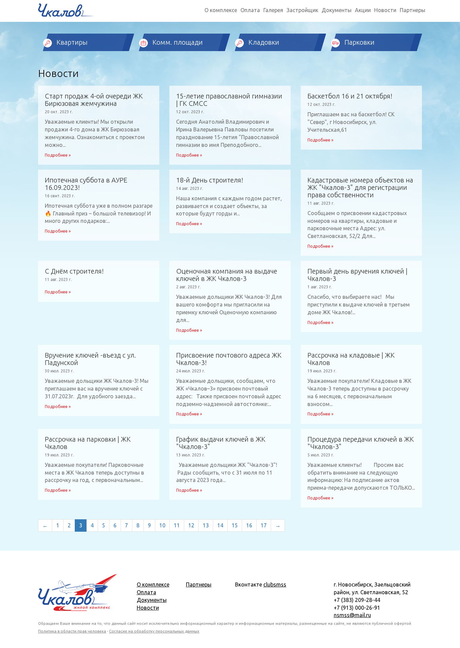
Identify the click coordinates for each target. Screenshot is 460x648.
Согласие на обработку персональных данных (154, 631)
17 (264, 525)
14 (220, 525)
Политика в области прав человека (72, 631)
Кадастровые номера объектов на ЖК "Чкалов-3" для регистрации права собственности (360, 187)
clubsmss (274, 584)
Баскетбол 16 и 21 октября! (349, 96)
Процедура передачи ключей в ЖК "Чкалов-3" (360, 443)
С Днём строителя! (74, 271)
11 (177, 525)
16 (249, 525)
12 (191, 525)
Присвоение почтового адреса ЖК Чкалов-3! (229, 359)
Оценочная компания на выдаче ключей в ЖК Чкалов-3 (226, 275)
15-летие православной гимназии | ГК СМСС (229, 99)
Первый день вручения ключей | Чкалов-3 (357, 275)
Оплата (250, 10)
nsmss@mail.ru (352, 615)
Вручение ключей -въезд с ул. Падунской (90, 359)
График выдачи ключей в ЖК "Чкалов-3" (220, 443)
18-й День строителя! (209, 180)
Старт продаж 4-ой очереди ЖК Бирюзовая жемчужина (94, 99)
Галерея (273, 10)
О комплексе (220, 10)
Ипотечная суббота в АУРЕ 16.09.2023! (86, 183)
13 (206, 525)
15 (235, 525)
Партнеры (412, 10)
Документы (337, 10)
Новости (385, 10)
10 (162, 525)
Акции (363, 10)
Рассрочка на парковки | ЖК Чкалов (88, 443)
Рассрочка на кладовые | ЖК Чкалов (351, 359)
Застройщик (302, 10)
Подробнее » (58, 155)
